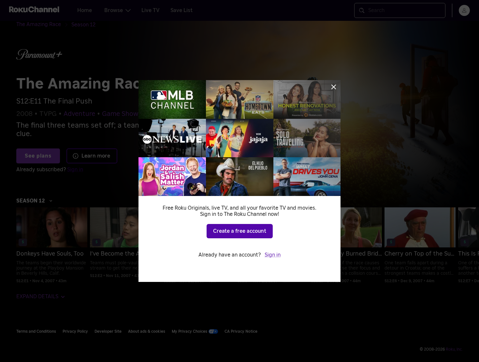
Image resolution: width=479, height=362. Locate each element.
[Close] (333, 87)
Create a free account (239, 231)
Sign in (273, 255)
